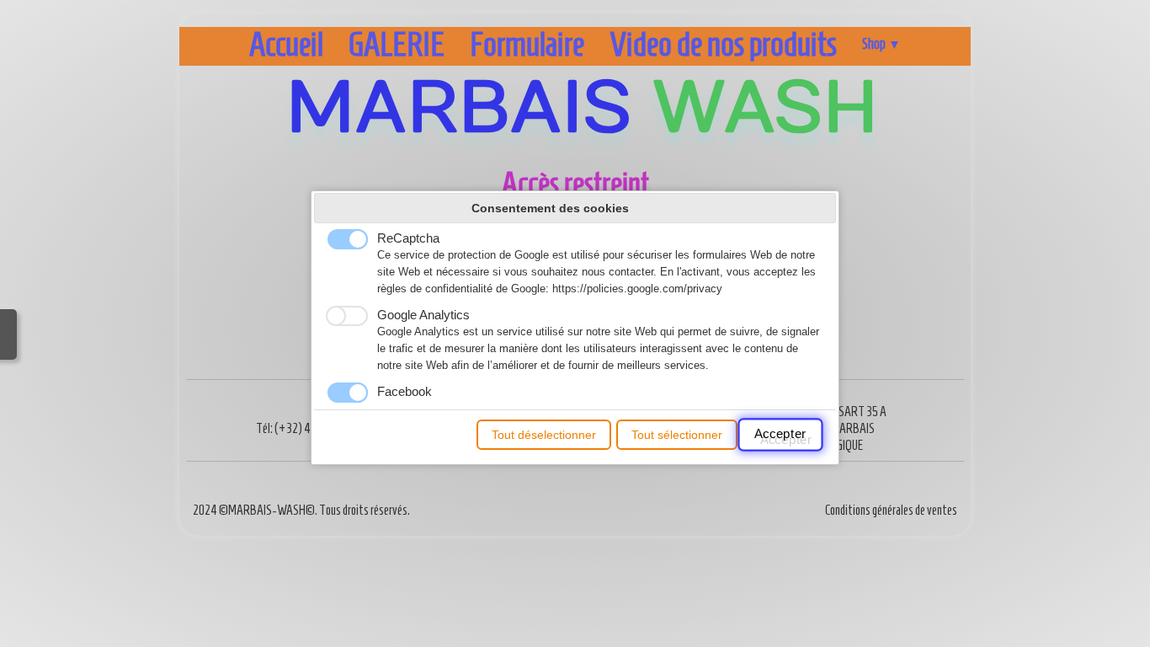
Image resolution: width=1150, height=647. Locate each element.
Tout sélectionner (676, 434)
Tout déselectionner (544, 434)
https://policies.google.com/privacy (637, 289)
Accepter (781, 434)
